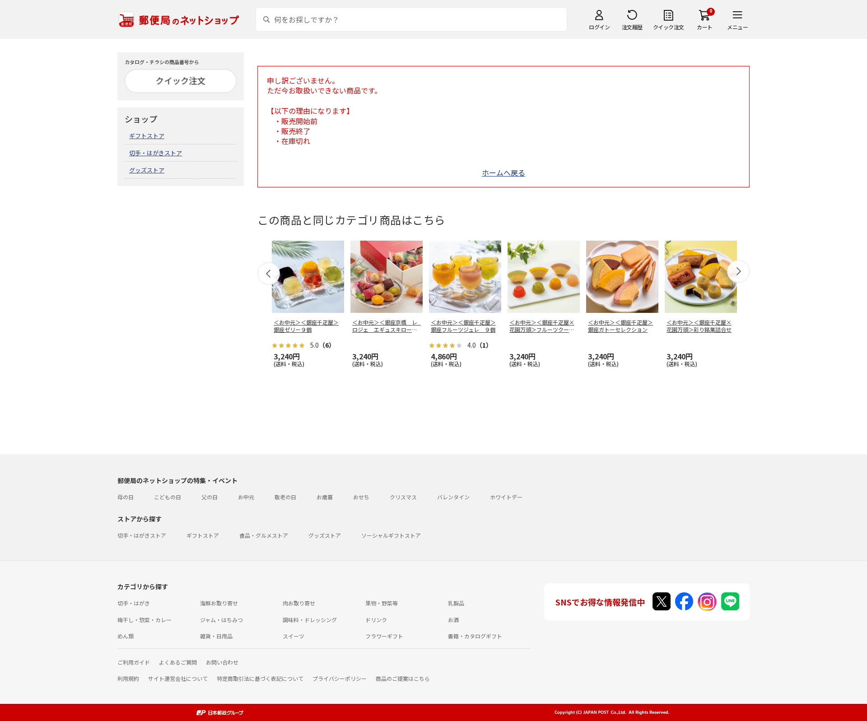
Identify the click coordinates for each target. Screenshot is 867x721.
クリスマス (403, 497)
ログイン (599, 27)
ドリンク (376, 619)
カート (705, 27)
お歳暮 (325, 497)
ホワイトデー (506, 497)
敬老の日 (285, 497)
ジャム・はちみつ (221, 619)
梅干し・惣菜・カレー (144, 619)
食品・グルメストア (263, 535)
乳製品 (456, 603)
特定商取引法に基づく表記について (260, 678)
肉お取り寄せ (299, 603)
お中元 (246, 497)
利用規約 (128, 678)
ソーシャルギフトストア (391, 535)
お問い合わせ (222, 662)
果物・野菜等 (381, 603)
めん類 (125, 636)
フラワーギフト (384, 636)
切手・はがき (133, 603)
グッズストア (146, 170)
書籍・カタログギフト (475, 636)
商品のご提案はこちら (403, 678)
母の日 (125, 497)
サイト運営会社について (178, 678)
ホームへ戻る (503, 172)
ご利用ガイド (133, 662)
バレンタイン (453, 497)
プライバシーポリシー (339, 678)
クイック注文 (668, 27)
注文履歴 (632, 27)
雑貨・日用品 (216, 636)
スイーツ (293, 636)
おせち (361, 497)
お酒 (453, 619)
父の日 (209, 497)
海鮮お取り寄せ (219, 603)
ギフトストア (146, 135)
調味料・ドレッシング (310, 619)
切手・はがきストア (155, 153)
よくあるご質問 (178, 662)
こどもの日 (167, 497)
